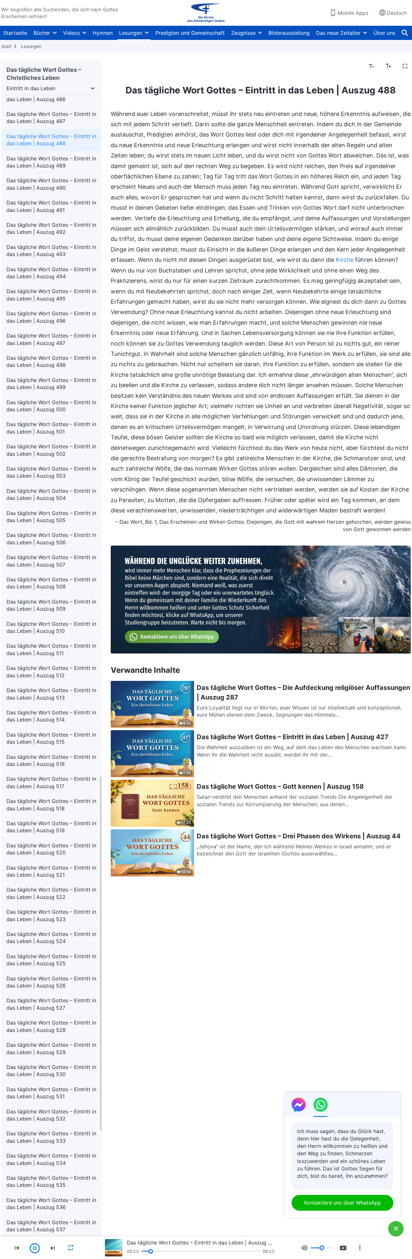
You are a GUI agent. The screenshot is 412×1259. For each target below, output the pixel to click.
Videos (71, 33)
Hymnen (103, 33)
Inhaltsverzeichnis (136, 66)
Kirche (344, 259)
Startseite (15, 33)
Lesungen (130, 33)
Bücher (41, 33)
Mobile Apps (353, 13)
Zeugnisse (243, 33)
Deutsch (397, 13)
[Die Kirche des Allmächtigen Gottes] (206, 13)
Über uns (384, 33)
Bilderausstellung (289, 33)
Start (6, 46)
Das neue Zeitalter (338, 33)
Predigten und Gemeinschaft (190, 33)
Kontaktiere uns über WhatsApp (342, 1202)
